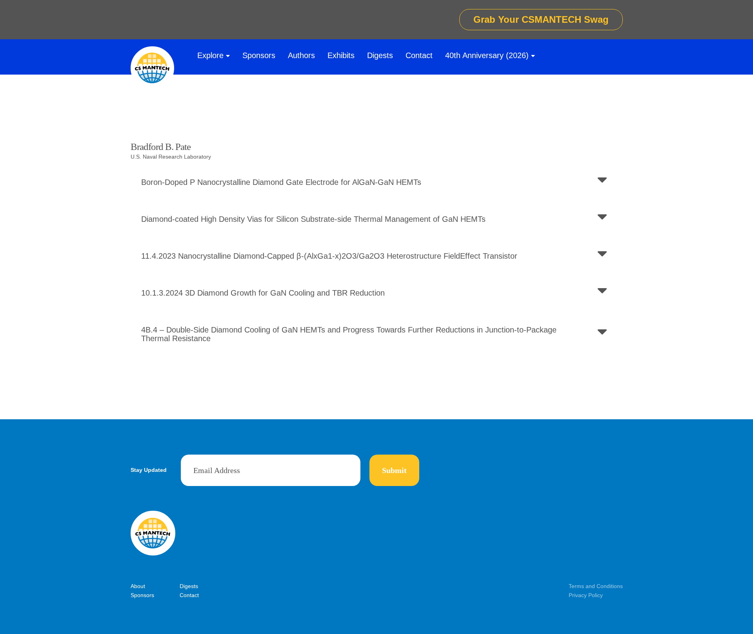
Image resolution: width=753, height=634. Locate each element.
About (138, 586)
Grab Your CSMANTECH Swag (541, 19)
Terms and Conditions (596, 586)
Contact (419, 55)
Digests (380, 55)
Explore (210, 55)
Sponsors (258, 55)
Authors (301, 55)
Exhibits (341, 55)
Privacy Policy (586, 595)
